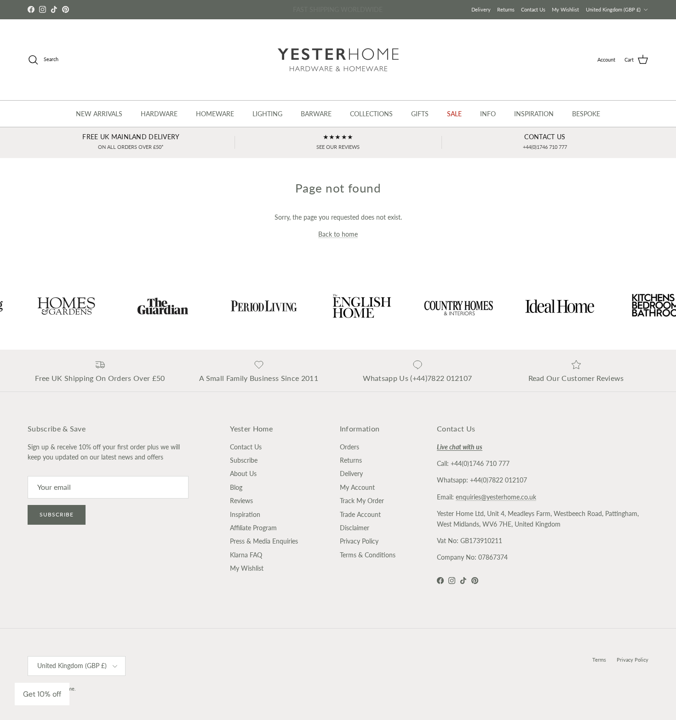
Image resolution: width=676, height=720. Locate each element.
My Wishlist (565, 9)
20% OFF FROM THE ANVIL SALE (338, 10)
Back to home (338, 234)
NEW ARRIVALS (99, 114)
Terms (599, 660)
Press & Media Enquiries (264, 541)
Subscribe (57, 514)
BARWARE (316, 114)
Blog (236, 487)
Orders (349, 447)
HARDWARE (159, 114)
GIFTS (420, 114)
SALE (454, 114)
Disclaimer (354, 528)
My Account (357, 487)
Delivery (481, 9)
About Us (243, 473)
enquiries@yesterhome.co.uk (496, 497)
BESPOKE (586, 114)
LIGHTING (267, 114)
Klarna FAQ (246, 555)
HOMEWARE (215, 114)
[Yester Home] (338, 59)
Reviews (241, 501)
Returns (506, 9)
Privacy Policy (359, 541)
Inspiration (245, 514)
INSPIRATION (534, 114)
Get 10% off (42, 694)
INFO (488, 114)
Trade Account (360, 514)
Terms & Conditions (367, 555)
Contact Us (533, 9)
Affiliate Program (253, 528)
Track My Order (362, 501)
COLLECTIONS (371, 114)
